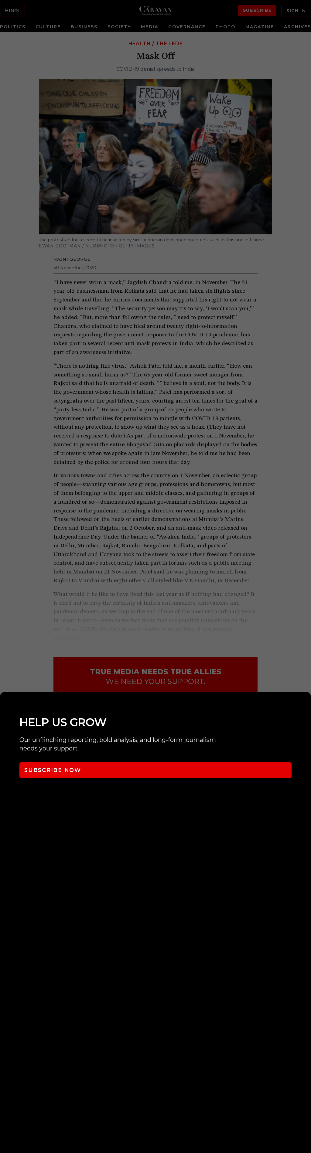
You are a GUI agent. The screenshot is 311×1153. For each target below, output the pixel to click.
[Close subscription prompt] (305, 704)
